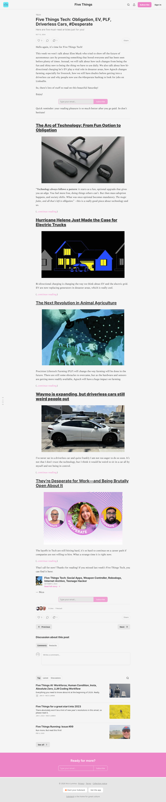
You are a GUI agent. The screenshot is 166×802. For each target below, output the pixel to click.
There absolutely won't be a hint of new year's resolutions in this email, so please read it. (69, 711)
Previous (46, 627)
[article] (83, 692)
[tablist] (47, 645)
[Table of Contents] (3, 401)
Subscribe (144, 4)
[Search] (128, 4)
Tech (38, 15)
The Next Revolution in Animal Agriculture (76, 302)
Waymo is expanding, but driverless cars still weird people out (80, 396)
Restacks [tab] (53, 645)
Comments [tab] (42, 645)
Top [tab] (38, 678)
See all (41, 744)
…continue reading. (46, 211)
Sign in (158, 4)
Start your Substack (76, 790)
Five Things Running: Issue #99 (54, 726)
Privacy (81, 783)
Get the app (96, 790)
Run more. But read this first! (49, 730)
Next (122, 627)
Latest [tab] (45, 678)
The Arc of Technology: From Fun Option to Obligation (78, 127)
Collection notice (100, 783)
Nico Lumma (50, 696)
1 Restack (58, 608)
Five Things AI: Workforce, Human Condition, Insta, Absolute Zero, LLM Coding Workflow (66, 687)
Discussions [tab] (56, 678)
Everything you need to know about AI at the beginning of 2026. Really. (68, 692)
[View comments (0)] (47, 40)
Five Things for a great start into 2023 (58, 706)
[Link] (32, 128)
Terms (88, 783)
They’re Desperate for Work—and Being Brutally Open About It (82, 483)
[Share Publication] (134, 4)
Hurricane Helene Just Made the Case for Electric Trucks (76, 222)
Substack (70, 796)
